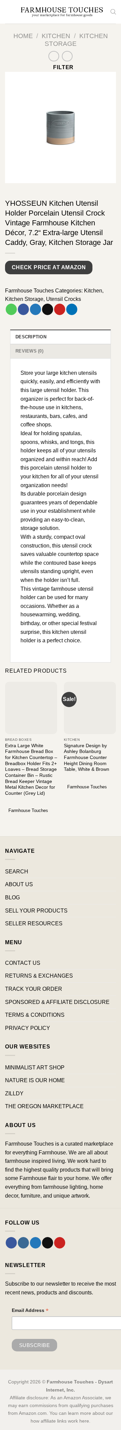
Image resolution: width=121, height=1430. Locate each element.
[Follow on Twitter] (35, 1243)
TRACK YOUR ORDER (33, 989)
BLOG (12, 897)
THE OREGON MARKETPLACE (44, 1106)
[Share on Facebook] (23, 309)
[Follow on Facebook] (11, 1243)
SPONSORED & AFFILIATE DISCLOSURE (57, 1002)
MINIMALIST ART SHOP (35, 1067)
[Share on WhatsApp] (11, 309)
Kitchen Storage (24, 299)
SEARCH (16, 871)
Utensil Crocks (63, 299)
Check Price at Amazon (49, 267)
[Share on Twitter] (35, 309)
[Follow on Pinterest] (59, 1243)
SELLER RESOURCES (34, 923)
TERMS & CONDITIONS (35, 1015)
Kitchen (56, 35)
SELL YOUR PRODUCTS (36, 911)
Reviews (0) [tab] (29, 351)
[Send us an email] (47, 1243)
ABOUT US (19, 884)
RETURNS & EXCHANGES (39, 976)
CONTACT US (22, 963)
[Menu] (9, 11)
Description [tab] (30, 336)
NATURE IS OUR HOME (35, 1080)
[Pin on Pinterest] (59, 309)
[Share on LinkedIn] (71, 309)
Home (23, 35)
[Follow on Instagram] (23, 1243)
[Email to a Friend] (47, 309)
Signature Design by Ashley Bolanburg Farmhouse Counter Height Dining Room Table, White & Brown (86, 757)
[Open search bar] (113, 12)
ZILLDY (14, 1093)
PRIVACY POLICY (27, 1028)
